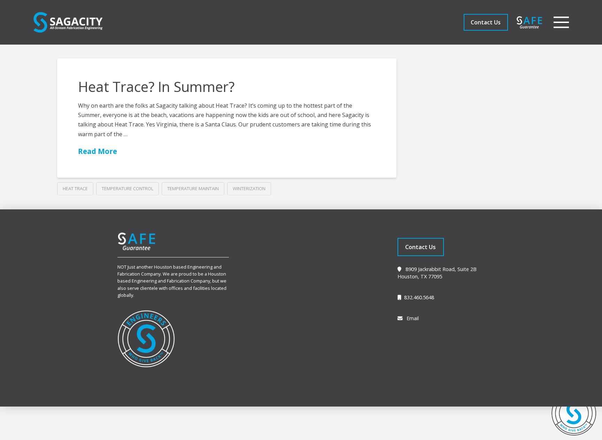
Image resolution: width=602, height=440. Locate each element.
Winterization (249, 188)
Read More (97, 151)
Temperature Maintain (193, 188)
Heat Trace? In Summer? (156, 86)
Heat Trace (75, 188)
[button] (561, 22)
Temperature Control (127, 188)
